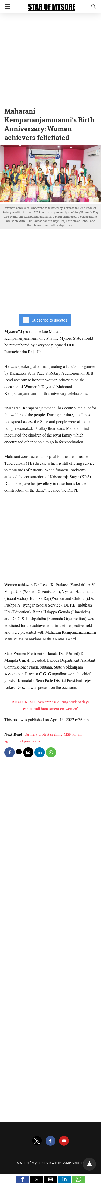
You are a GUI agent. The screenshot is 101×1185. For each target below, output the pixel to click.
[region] (50, 58)
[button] (22, 1179)
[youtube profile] (64, 1141)
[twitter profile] (37, 1141)
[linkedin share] (39, 752)
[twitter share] (19, 751)
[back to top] (89, 1164)
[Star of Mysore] (51, 4)
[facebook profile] (50, 1141)
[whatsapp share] (51, 752)
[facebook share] (9, 752)
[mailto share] (28, 752)
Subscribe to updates (49, 320)
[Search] (92, 6)
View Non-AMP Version (65, 1162)
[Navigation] (6, 6)
